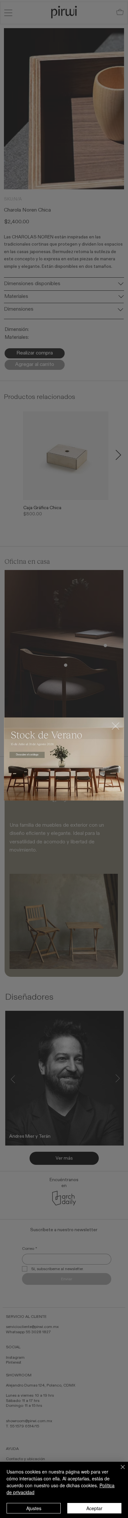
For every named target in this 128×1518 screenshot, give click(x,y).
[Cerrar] (119, 1471)
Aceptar (94, 1508)
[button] (115, 726)
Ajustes (33, 1508)
